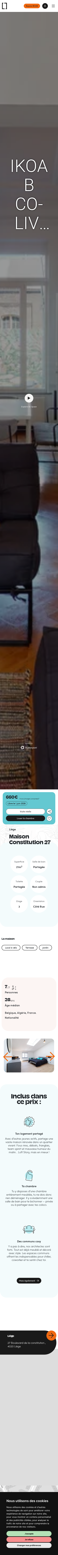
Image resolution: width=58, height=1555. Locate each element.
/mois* (29, 799)
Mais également (27, 1280)
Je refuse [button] (29, 1539)
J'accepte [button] (29, 1534)
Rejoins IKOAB (32, 6)
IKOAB (4, 6)
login (45, 6)
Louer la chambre (25, 818)
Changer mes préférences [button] (29, 1545)
